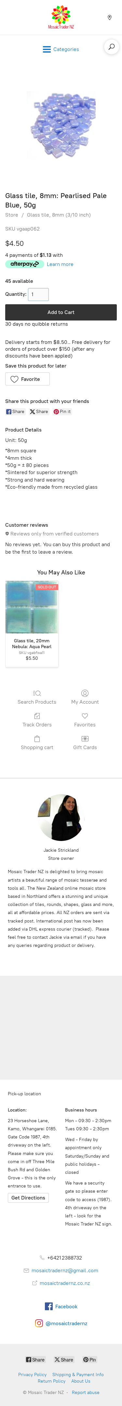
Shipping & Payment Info (78, 1374)
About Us (80, 1381)
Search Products (37, 702)
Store (11, 215)
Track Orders (37, 725)
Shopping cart (37, 747)
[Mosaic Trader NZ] (61, 17)
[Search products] (111, 47)
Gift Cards (85, 747)
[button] (27, 378)
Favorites (85, 725)
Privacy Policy (32, 1374)
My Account (85, 702)
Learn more (60, 264)
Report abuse (86, 1392)
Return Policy (51, 1381)
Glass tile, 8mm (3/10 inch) (59, 215)
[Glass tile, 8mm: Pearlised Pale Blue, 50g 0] (61, 125)
